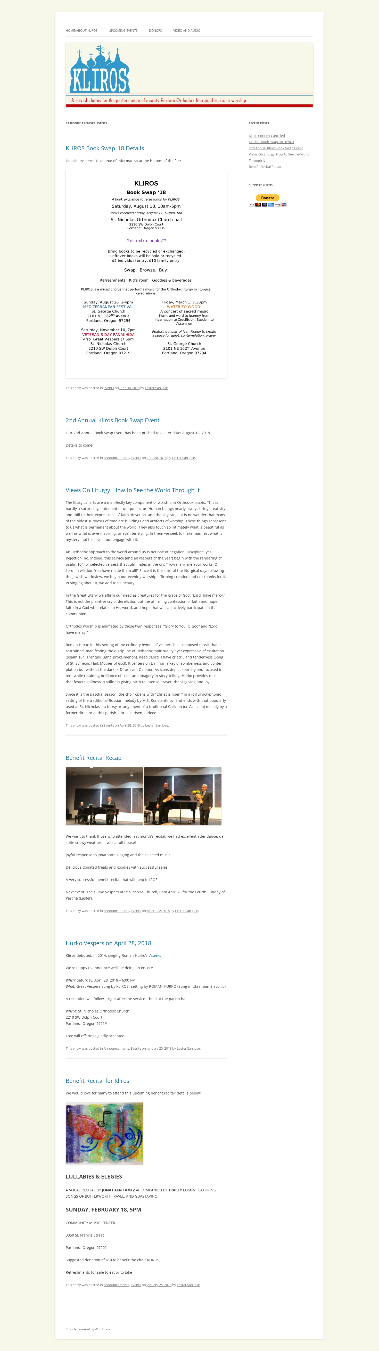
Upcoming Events (123, 30)
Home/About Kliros (81, 30)
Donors (155, 30)
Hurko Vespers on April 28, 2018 (108, 943)
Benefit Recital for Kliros (97, 1080)
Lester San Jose (156, 387)
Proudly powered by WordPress (88, 1329)
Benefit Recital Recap (93, 757)
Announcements (116, 457)
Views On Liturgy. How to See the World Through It (133, 490)
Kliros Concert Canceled (267, 135)
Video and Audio (186, 30)
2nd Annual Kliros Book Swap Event (113, 420)
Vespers (155, 955)
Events (109, 387)
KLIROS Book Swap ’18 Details (105, 148)
